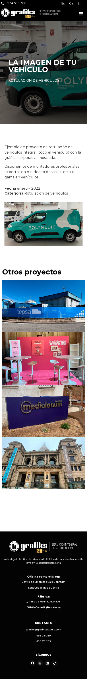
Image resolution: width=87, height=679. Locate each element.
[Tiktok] (55, 663)
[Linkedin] (47, 663)
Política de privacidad (31, 559)
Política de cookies (57, 559)
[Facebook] (32, 663)
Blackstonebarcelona (48, 562)
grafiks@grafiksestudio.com (43, 629)
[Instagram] (40, 663)
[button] (81, 13)
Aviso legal (10, 559)
